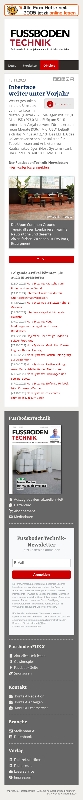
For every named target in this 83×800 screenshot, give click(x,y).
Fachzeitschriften (27, 759)
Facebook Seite (26, 667)
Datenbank (23, 736)
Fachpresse (23, 765)
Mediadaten (23, 516)
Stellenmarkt (24, 731)
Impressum (23, 777)
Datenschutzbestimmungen (26, 626)
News (12, 65)
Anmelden (41, 574)
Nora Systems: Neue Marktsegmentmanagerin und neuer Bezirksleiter (34, 326)
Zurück (41, 259)
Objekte (49, 65)
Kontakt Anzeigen (29, 702)
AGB (40, 623)
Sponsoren (23, 673)
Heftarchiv (22, 505)
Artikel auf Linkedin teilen (64, 81)
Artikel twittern (59, 81)
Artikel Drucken (72, 81)
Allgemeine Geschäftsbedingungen (56, 790)
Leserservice (24, 771)
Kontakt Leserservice (31, 708)
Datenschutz (28, 790)
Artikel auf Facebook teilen (55, 81)
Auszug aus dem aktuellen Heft (38, 499)
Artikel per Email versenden (68, 81)
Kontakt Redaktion (29, 696)
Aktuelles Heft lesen (30, 656)
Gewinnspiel (24, 661)
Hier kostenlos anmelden (29, 167)
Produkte (30, 65)
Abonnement (24, 511)
